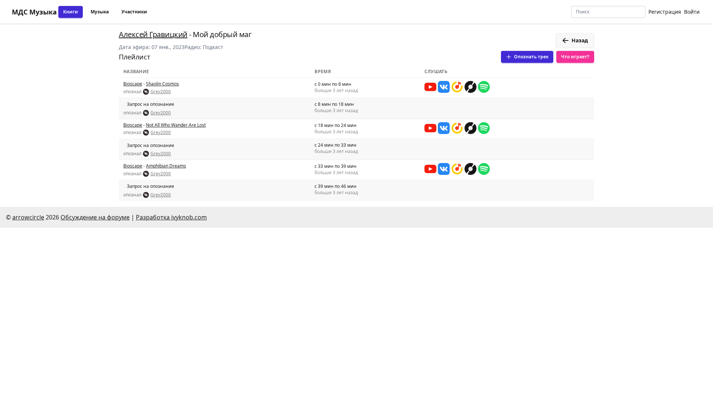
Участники (134, 12)
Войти (692, 11)
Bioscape (132, 84)
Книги (70, 12)
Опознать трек (531, 56)
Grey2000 (160, 92)
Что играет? (575, 56)
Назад (580, 40)
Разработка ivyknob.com (171, 217)
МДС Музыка (34, 11)
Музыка (100, 12)
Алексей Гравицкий (153, 34)
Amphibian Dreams (166, 166)
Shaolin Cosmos (162, 84)
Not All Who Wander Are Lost (176, 125)
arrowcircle (28, 217)
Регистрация (664, 11)
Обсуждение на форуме (95, 217)
